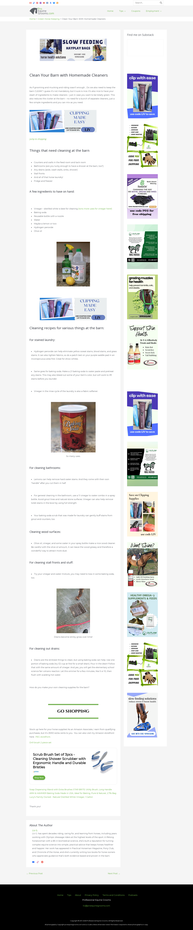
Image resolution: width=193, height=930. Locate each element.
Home (60, 895)
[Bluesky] (54, 3)
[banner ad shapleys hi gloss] (142, 564)
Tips (69, 895)
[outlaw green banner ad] (142, 246)
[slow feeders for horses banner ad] (73, 49)
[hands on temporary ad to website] (142, 146)
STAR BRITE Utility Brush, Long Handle (92, 789)
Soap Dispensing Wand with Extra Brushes (50, 789)
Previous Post (34, 873)
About (78, 895)
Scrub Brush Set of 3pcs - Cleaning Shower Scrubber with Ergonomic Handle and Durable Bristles (59, 760)
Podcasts (132, 895)
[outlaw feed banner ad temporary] (142, 614)
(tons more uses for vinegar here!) (95, 209)
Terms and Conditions (113, 895)
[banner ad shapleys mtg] (142, 347)
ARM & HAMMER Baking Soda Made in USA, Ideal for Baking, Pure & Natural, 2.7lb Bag (72, 793)
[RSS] (57, 3)
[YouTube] (44, 3)
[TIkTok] (34, 3)
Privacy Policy (92, 895)
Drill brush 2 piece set (40, 742)
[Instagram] (41, 3)
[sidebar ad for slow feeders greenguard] (142, 715)
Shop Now (39, 778)
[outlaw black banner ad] (142, 464)
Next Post (114, 873)
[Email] (30, 3)
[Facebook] (47, 3)
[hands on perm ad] (142, 196)
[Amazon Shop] (51, 3)
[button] (124, 11)
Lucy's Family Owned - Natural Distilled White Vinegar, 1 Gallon (61, 797)
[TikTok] (38, 862)
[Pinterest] (37, 3)
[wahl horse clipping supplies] (62, 121)
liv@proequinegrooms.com (96, 906)
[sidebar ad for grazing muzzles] (142, 297)
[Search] (161, 2)
